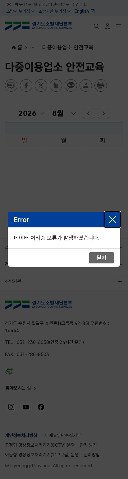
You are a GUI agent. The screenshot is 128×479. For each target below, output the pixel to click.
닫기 (112, 219)
